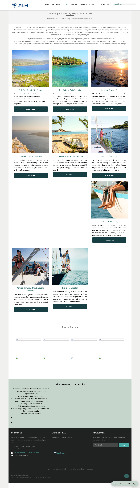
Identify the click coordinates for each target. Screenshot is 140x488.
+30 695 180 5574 (20, 453)
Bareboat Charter (70, 288)
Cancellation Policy (77, 469)
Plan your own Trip (109, 221)
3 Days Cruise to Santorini (31, 156)
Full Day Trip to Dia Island (31, 90)
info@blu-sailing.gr (21, 455)
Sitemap (90, 469)
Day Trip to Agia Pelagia (70, 90)
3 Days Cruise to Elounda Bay (70, 156)
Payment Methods (60, 469)
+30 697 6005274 (34, 453)
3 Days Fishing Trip (109, 156)
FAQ (48, 469)
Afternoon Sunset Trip (109, 90)
